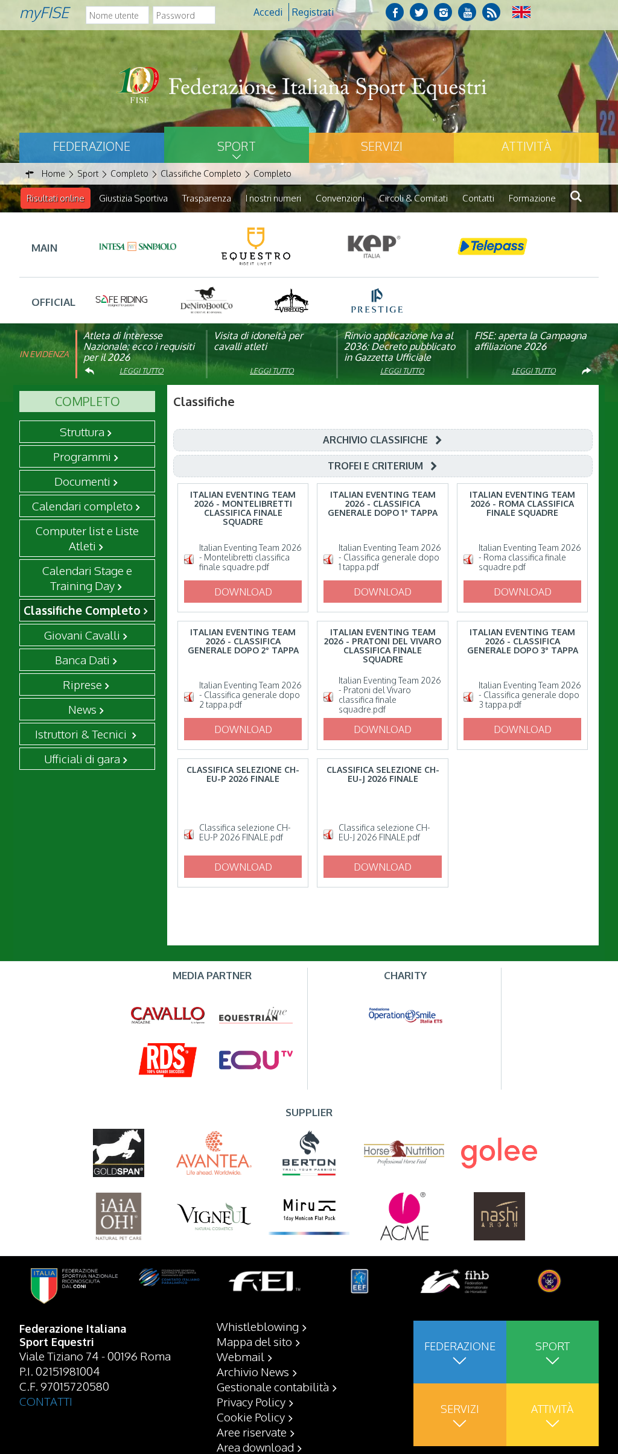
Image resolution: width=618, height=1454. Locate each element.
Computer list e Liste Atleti (87, 538)
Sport (236, 146)
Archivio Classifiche (375, 440)
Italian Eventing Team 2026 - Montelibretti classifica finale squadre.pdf (250, 557)
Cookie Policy (251, 1416)
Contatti (478, 198)
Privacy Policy (251, 1401)
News (82, 709)
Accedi (267, 12)
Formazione (532, 198)
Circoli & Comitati (413, 198)
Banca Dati (82, 659)
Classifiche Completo (82, 610)
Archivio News (253, 1371)
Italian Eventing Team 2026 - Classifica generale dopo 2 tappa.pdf (250, 695)
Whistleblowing (258, 1326)
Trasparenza (206, 198)
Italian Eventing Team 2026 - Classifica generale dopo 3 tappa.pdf (530, 695)
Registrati (313, 12)
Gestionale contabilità (273, 1386)
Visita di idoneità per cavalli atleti (258, 340)
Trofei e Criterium (375, 466)
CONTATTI (45, 1401)
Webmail (240, 1356)
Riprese (82, 684)
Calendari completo (82, 505)
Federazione (91, 146)
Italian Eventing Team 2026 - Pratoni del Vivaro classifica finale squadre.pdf (390, 695)
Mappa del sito (254, 1341)
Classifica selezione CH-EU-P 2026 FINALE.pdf (245, 832)
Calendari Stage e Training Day (87, 577)
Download (243, 592)
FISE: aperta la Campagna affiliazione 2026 (530, 340)
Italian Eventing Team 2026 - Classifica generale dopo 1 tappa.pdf (390, 557)
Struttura (82, 431)
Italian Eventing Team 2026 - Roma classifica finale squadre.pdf (530, 557)
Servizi (382, 146)
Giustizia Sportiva (133, 198)
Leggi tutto (141, 370)
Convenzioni (340, 198)
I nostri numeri (273, 198)
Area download (255, 1447)
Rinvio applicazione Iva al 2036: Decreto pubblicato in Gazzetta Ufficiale (399, 346)
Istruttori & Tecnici (82, 733)
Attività (526, 146)
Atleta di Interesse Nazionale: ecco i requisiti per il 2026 (138, 346)
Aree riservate (252, 1431)
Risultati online (55, 198)
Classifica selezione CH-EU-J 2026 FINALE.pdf (384, 832)
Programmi (82, 456)
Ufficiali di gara (82, 758)
